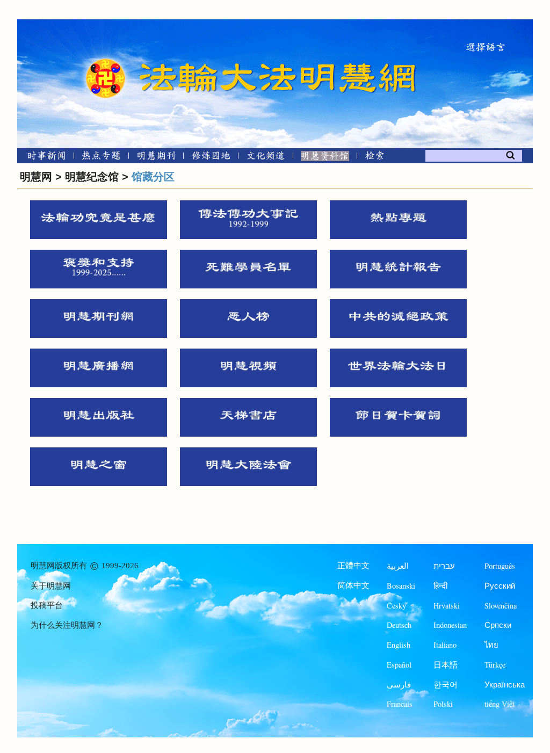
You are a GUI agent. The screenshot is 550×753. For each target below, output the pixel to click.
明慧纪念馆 (92, 177)
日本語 (445, 665)
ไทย (491, 645)
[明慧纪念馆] (325, 157)
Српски (497, 625)
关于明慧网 (51, 586)
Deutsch (399, 625)
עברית (444, 566)
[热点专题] (101, 157)
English (398, 645)
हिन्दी (440, 586)
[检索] (374, 157)
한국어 (445, 684)
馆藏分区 (153, 177)
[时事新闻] (43, 157)
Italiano (445, 645)
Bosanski (401, 586)
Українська (504, 684)
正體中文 (353, 565)
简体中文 (353, 585)
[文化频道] (265, 157)
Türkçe (494, 665)
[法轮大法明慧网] (105, 59)
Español (399, 665)
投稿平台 (47, 605)
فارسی (399, 684)
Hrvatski (446, 605)
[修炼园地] (210, 157)
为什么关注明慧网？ (67, 625)
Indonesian (450, 625)
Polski (443, 704)
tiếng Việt (499, 704)
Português (499, 566)
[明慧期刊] (156, 157)
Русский (499, 586)
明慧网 (36, 177)
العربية (398, 566)
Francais (399, 704)
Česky (396, 605)
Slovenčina (500, 605)
